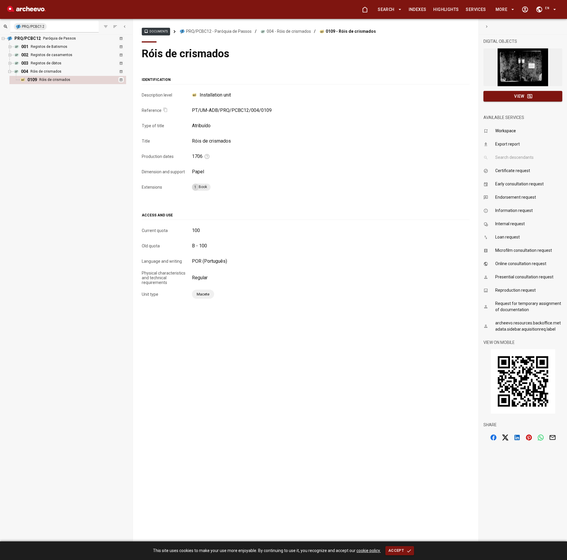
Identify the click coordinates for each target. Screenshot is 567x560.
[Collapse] (124, 26)
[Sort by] (105, 26)
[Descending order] (115, 26)
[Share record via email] (552, 437)
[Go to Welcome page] (365, 9)
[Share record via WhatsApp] (541, 437)
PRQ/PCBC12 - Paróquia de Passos (219, 31)
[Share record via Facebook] (493, 437)
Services (476, 9)
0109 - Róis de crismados (351, 31)
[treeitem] (74, 80)
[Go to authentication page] (525, 9)
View (519, 96)
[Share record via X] (505, 437)
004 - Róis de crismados (289, 31)
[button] (388, 9)
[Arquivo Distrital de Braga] (26, 10)
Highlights (446, 9)
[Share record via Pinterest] (529, 437)
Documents (156, 31)
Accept (396, 550)
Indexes (417, 9)
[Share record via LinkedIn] (517, 437)
